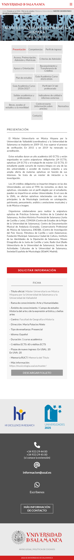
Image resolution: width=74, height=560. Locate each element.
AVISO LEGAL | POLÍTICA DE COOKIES (37, 549)
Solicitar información (37, 270)
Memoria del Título (39, 357)
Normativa (63, 106)
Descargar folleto (37, 372)
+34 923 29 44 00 (37, 451)
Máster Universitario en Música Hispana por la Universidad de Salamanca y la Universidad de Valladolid (34, 294)
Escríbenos (37, 492)
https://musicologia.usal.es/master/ (27, 365)
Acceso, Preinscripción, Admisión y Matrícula (25, 58)
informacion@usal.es (37, 472)
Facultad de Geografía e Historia (37, 319)
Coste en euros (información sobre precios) (43, 106)
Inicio (4, 11)
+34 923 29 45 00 (37, 454)
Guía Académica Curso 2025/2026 (46, 77)
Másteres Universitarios (43, 11)
